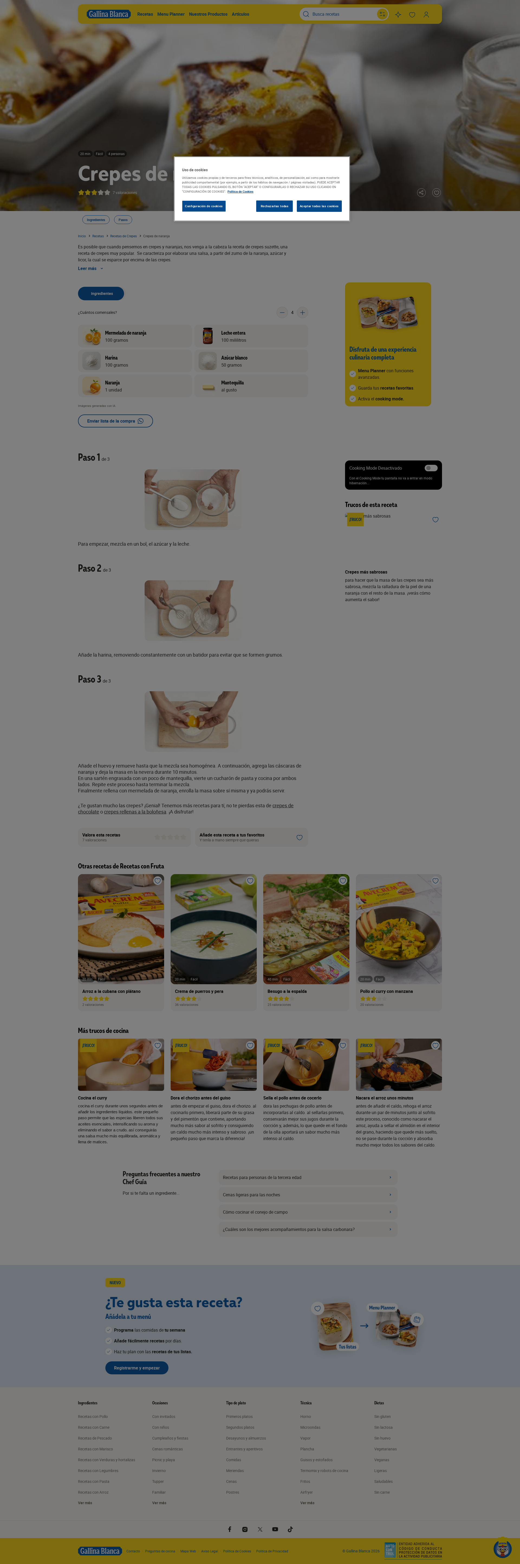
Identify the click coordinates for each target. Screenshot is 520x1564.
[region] (262, 188)
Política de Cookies (240, 191)
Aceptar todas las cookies (319, 206)
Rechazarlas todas (275, 206)
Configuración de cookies (204, 206)
